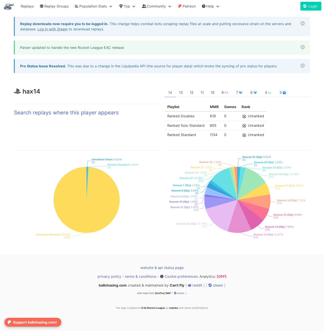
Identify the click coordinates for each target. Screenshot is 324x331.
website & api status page (162, 267)
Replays (27, 6)
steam (217, 285)
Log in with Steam (52, 29)
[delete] (302, 23)
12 (192, 92)
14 (170, 92)
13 (181, 92)
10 (212, 92)
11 (202, 92)
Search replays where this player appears (66, 112)
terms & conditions (140, 276)
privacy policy (109, 276)
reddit (196, 285)
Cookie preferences (181, 276)
